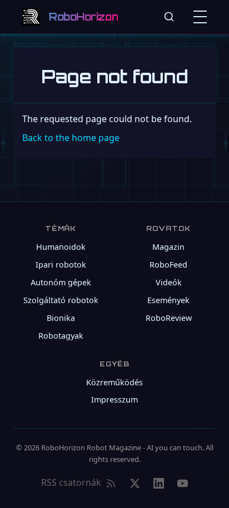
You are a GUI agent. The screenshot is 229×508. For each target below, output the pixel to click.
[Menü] (202, 16)
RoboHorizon (83, 17)
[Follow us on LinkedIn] (158, 483)
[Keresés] (169, 17)
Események (168, 300)
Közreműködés (114, 382)
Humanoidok (61, 247)
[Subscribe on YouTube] (182, 483)
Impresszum (114, 399)
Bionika (61, 318)
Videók (169, 282)
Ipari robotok (61, 264)
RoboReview (169, 318)
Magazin (168, 247)
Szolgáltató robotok (60, 300)
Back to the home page (71, 138)
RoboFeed (168, 264)
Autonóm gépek (61, 282)
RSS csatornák (71, 482)
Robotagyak (60, 335)
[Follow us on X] (135, 483)
